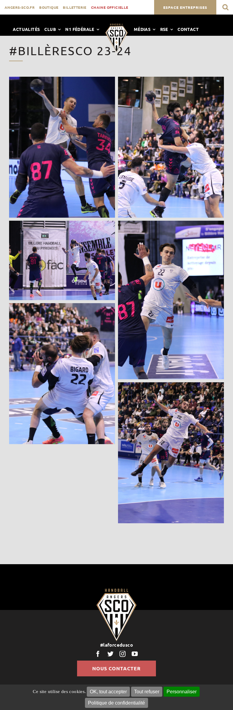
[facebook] (98, 654)
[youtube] (135, 654)
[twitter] (110, 654)
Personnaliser (182, 691)
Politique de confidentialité (116, 702)
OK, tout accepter (108, 691)
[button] (225, 7)
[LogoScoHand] (116, 25)
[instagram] (123, 654)
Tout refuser (146, 691)
